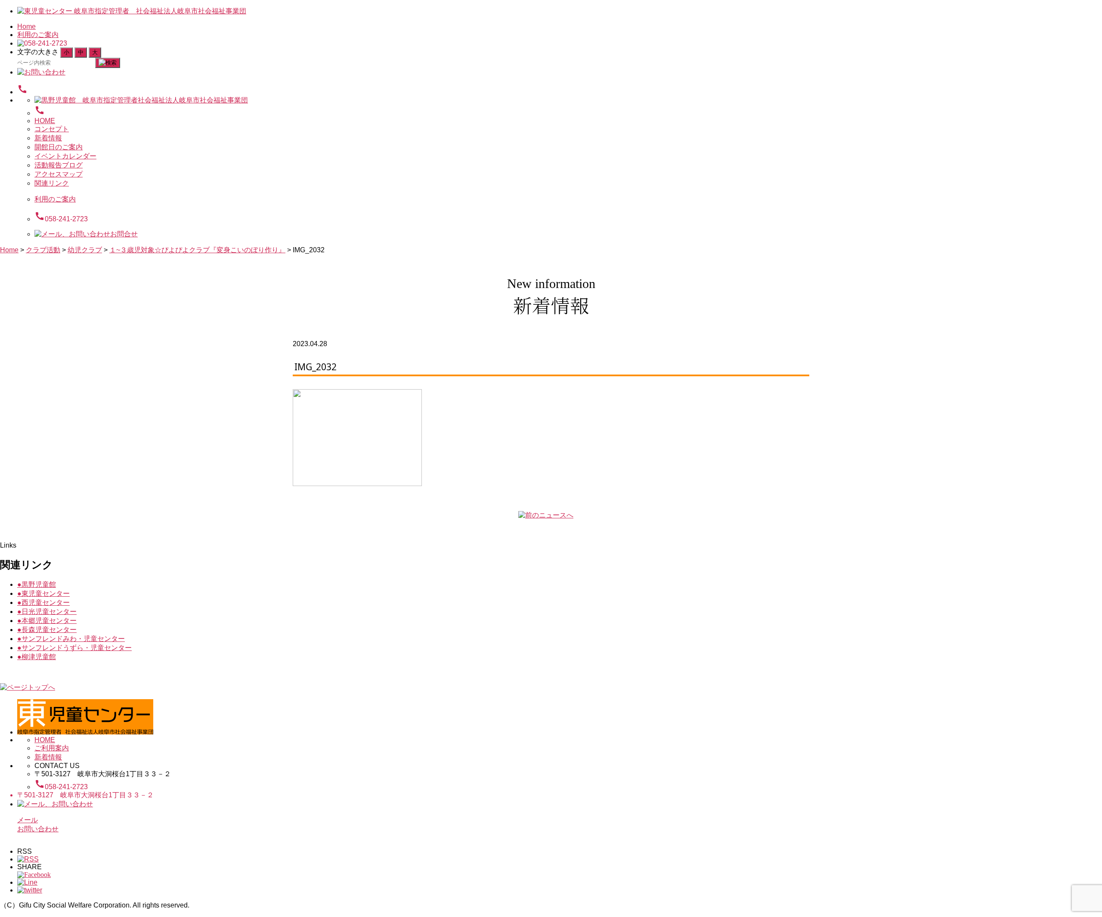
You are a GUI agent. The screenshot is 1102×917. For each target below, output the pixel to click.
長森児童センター (47, 629)
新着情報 (48, 138)
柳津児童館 (36, 656)
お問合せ (124, 234)
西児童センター (43, 602)
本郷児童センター (47, 620)
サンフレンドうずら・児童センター (74, 647)
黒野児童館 (36, 584)
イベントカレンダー (65, 156)
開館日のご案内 (58, 147)
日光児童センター (47, 611)
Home (26, 26)
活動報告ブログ (58, 165)
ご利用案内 (51, 748)
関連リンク (51, 183)
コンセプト (51, 129)
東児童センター (43, 593)
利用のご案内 (38, 34)
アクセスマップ (58, 174)
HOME (44, 120)
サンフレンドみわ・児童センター (71, 638)
